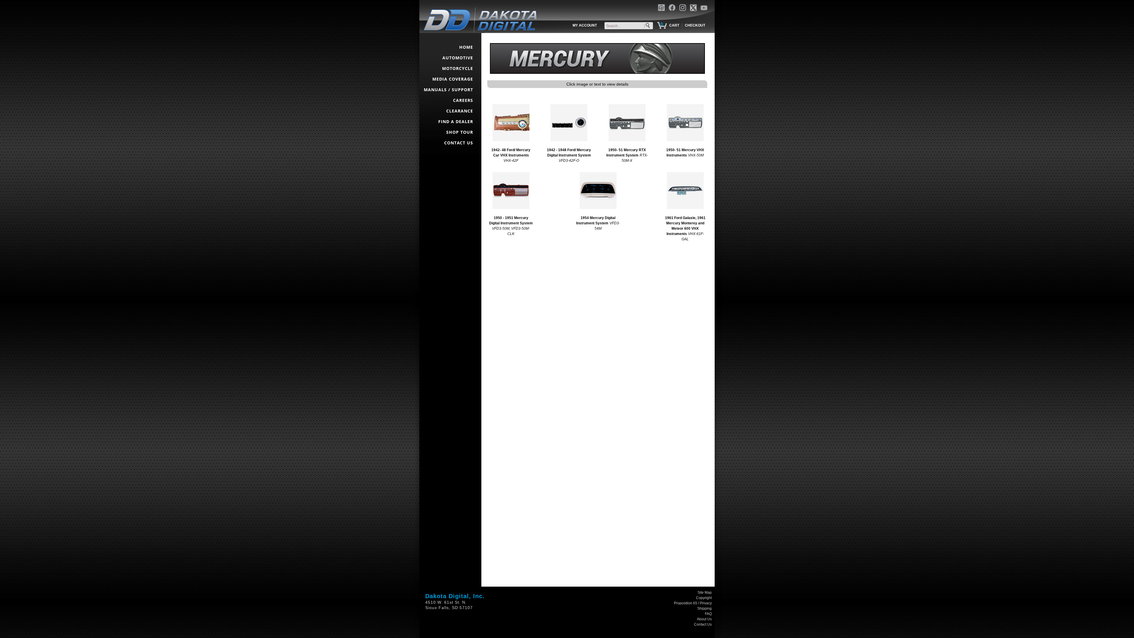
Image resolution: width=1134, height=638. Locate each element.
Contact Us (703, 624)
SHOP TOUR (459, 132)
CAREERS (463, 100)
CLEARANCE (459, 111)
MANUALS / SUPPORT (448, 89)
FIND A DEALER (455, 121)
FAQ (708, 614)
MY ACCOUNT (585, 25)
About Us (704, 619)
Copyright (704, 598)
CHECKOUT (695, 25)
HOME (466, 47)
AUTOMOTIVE (457, 58)
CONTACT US (458, 143)
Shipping (704, 608)
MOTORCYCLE (457, 68)
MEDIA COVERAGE (452, 79)
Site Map (705, 592)
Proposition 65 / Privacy (693, 603)
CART (674, 25)
